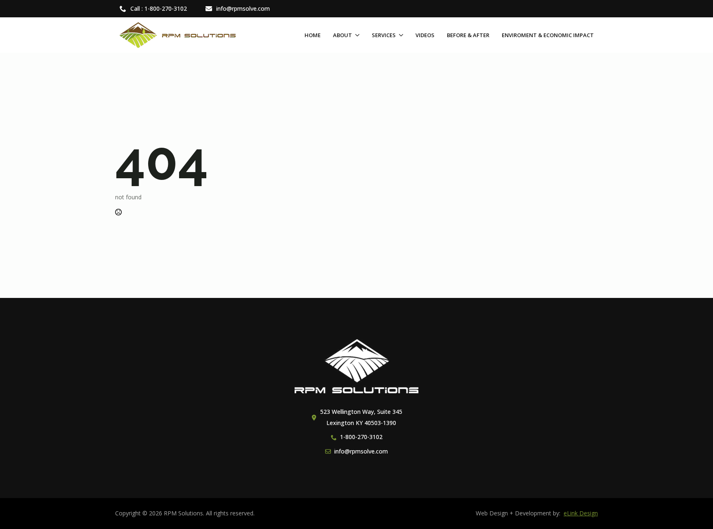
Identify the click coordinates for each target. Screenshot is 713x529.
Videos (425, 35)
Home (313, 35)
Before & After (468, 35)
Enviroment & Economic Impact (548, 35)
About (342, 35)
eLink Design (581, 513)
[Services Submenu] (399, 35)
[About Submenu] (355, 35)
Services (384, 35)
